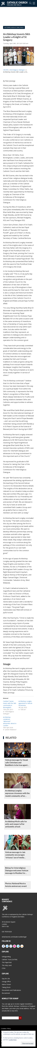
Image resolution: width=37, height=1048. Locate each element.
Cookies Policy (6, 1029)
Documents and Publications (11, 990)
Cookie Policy (13, 1040)
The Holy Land (7, 965)
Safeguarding (6, 957)
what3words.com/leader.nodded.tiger (14, 937)
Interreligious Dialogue (14, 27)
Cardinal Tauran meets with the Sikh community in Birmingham (9, 704)
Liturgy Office (6, 981)
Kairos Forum (6, 984)
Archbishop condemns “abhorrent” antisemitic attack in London (9, 721)
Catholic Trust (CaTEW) (9, 959)
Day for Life (6, 979)
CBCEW (5, 70)
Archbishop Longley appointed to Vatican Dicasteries (25, 703)
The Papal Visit (7, 962)
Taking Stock (6, 987)
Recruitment (6, 993)
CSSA (3, 968)
